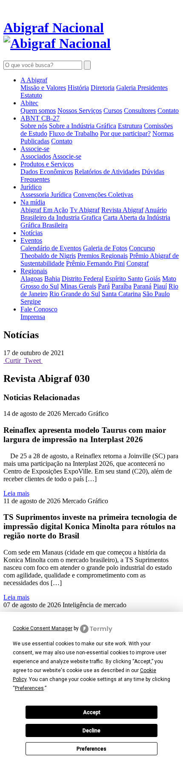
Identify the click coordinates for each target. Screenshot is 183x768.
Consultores (140, 110)
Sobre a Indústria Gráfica (82, 125)
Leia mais (16, 493)
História (78, 87)
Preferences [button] (29, 688)
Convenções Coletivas (103, 194)
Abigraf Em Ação (44, 209)
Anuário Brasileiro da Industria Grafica (93, 213)
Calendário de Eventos (50, 248)
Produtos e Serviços (47, 164)
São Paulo (156, 293)
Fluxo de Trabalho (73, 133)
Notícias (31, 232)
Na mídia (32, 202)
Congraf (137, 263)
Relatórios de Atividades (107, 171)
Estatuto (31, 95)
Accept (91, 712)
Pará (104, 286)
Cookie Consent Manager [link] (42, 628)
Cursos (112, 110)
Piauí (160, 286)
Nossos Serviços (79, 110)
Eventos (31, 240)
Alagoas (31, 278)
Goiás (152, 278)
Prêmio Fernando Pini (95, 263)
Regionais (33, 271)
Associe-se (34, 148)
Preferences (91, 749)
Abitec (29, 103)
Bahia (52, 278)
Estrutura (130, 125)
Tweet (33, 360)
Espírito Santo (124, 278)
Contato (168, 110)
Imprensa (32, 316)
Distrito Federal (82, 278)
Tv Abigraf (85, 209)
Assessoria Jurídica (45, 194)
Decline (91, 731)
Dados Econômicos (46, 171)
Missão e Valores (43, 87)
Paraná (142, 286)
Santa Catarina (121, 293)
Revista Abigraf (122, 209)
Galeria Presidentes (142, 87)
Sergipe (30, 301)
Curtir (13, 360)
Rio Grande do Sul (74, 293)
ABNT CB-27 (40, 118)
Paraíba (122, 286)
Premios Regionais (102, 255)
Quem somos (38, 110)
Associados (35, 156)
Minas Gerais (78, 286)
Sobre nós (33, 125)
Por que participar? (125, 133)
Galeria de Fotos (105, 248)
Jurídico (31, 187)
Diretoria (102, 87)
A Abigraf (33, 80)
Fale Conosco (38, 309)
